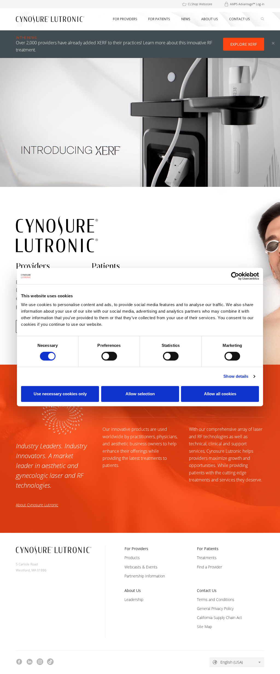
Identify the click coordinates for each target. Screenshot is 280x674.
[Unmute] (263, 182)
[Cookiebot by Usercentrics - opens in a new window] (235, 276)
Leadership (133, 599)
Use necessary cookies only (60, 393)
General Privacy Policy (215, 608)
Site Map (204, 626)
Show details (235, 376)
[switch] (109, 356)
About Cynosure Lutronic (37, 504)
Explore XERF (243, 44)
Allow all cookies (220, 393)
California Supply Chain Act (219, 617)
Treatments (207, 557)
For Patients (207, 548)
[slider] (140, 182)
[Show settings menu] (274, 182)
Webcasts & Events (141, 567)
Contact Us (207, 590)
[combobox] (236, 662)
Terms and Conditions (215, 599)
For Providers (136, 548)
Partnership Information (144, 576)
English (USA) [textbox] (231, 662)
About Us (132, 590)
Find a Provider (209, 567)
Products (132, 557)
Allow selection (140, 393)
